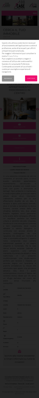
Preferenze (8, 78)
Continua (31, 78)
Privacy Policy (12, 56)
